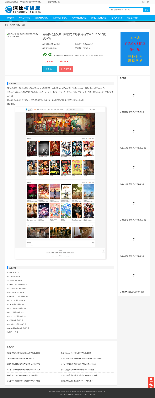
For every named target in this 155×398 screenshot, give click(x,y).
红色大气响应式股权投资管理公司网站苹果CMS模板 (79, 375)
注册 (143, 2)
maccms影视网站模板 (49, 2)
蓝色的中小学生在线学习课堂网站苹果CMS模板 (23, 381)
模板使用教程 (132, 18)
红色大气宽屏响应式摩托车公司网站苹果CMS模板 (78, 364)
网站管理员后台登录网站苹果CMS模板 (20, 358)
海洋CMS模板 (116, 18)
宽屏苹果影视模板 (60, 18)
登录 (148, 2)
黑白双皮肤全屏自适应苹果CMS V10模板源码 (77, 381)
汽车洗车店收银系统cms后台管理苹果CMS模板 (23, 370)
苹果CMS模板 (36, 2)
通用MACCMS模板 (99, 18)
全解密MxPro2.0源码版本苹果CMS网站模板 (22, 375)
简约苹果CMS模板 (79, 18)
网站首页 (10, 18)
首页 (6, 25)
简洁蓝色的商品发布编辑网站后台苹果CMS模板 (23, 353)
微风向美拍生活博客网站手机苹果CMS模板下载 (23, 364)
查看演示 (49, 69)
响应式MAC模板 (41, 18)
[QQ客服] (151, 380)
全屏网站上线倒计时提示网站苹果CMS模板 (76, 353)
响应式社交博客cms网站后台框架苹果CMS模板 (77, 370)
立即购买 (67, 69)
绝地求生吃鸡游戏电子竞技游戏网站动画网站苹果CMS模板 (81, 358)
